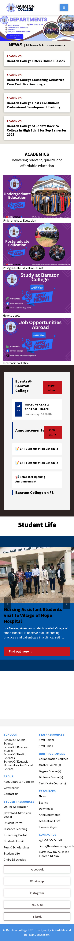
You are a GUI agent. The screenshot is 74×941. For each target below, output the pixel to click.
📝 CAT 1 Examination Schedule (36, 463)
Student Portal (13, 823)
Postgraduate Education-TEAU (23, 268)
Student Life (12, 853)
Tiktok (37, 916)
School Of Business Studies (16, 749)
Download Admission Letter (17, 815)
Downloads (46, 808)
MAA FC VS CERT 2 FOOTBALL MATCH (37, 406)
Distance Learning (15, 829)
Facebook (37, 869)
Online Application (16, 807)
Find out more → (21, 651)
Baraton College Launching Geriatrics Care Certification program (35, 82)
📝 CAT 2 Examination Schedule (36, 449)
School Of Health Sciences (15, 756)
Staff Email (46, 746)
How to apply (11, 315)
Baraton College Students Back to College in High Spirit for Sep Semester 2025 (36, 130)
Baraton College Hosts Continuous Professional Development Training (33, 105)
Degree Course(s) (50, 771)
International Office (16, 363)
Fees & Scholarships (16, 847)
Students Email (14, 841)
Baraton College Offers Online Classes (36, 61)
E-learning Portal (15, 835)
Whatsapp (37, 881)
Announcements (49, 815)
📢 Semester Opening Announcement (30, 479)
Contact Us (11, 794)
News (42, 796)
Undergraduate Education (19, 220)
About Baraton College (19, 781)
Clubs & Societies (15, 859)
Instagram (37, 893)
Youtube (37, 905)
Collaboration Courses (53, 759)
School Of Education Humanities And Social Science (18, 765)
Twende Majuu (48, 827)
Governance (11, 788)
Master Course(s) (50, 765)
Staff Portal (46, 740)
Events (43, 802)
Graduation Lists (49, 821)
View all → (51, 388)
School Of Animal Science (15, 741)
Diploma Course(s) (51, 777)
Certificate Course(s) (52, 783)
